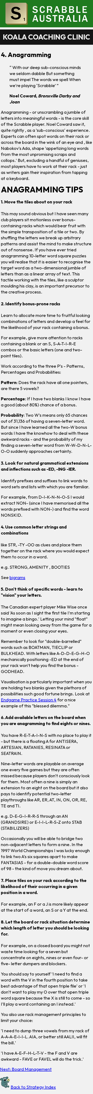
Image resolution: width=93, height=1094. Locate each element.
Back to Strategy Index (33, 1087)
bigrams (17, 577)
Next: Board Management (26, 1069)
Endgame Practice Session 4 (28, 699)
